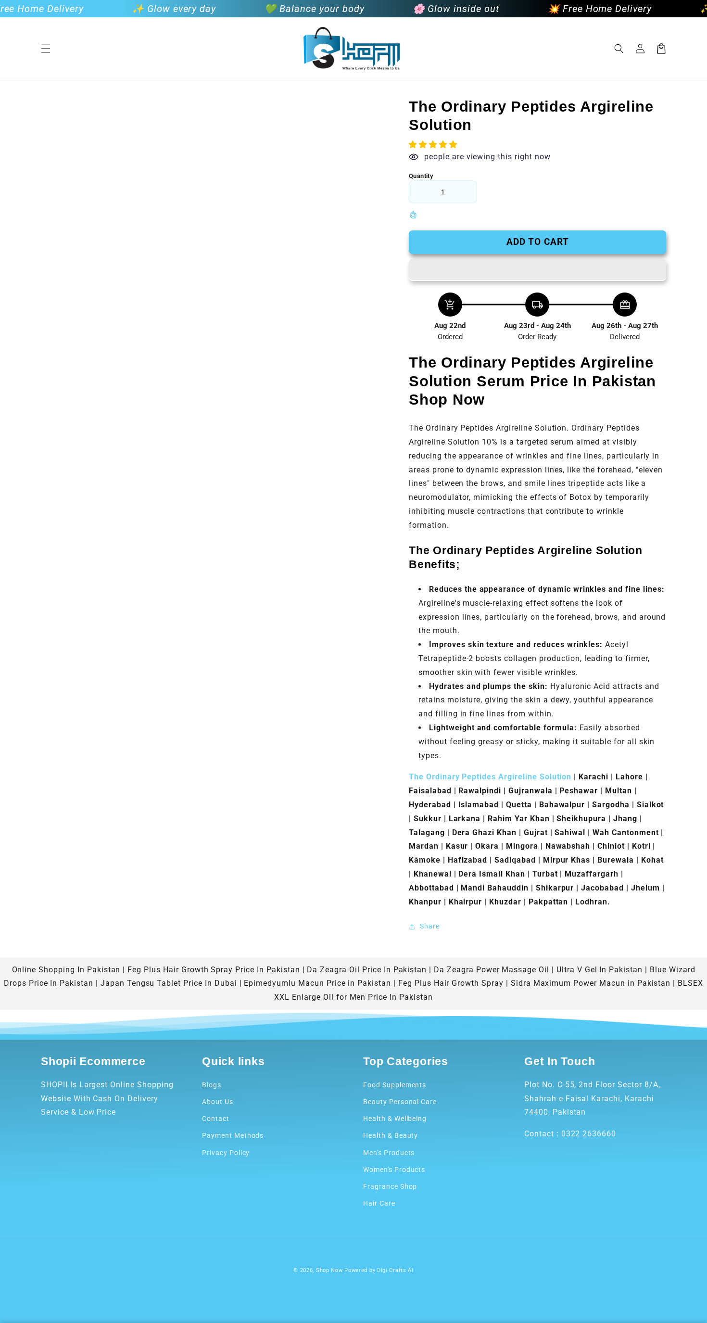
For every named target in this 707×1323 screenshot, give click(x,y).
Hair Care (379, 1203)
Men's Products (389, 1153)
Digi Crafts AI (395, 1270)
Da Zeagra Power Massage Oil (491, 969)
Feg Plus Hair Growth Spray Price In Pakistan (213, 969)
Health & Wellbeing (395, 1118)
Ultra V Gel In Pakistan (599, 969)
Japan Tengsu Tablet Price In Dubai (169, 983)
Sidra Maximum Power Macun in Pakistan (591, 983)
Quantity (421, 175)
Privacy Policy (226, 1153)
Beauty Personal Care (400, 1102)
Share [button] (430, 926)
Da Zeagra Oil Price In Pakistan (367, 969)
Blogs (211, 1085)
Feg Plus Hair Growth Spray (451, 983)
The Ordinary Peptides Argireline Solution (491, 776)
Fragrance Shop (390, 1186)
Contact (215, 1118)
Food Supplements (394, 1085)
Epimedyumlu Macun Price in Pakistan (317, 983)
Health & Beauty (390, 1135)
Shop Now (329, 1270)
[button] (45, 48)
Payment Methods (233, 1135)
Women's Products (394, 1169)
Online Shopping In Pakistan (66, 969)
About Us (217, 1102)
